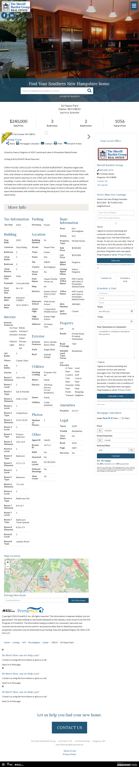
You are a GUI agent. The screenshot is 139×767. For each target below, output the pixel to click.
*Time (100, 316)
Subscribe (115, 260)
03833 (54, 642)
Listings (16, 642)
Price (99, 426)
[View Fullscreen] (8, 572)
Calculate (116, 456)
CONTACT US (69, 727)
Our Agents (102, 185)
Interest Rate (103, 445)
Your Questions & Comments (111, 326)
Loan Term (102, 418)
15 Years (125, 418)
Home (7, 642)
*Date (100, 306)
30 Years (114, 418)
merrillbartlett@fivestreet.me (69, 744)
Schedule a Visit (125, 279)
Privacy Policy (124, 254)
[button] (89, 90)
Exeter (46, 642)
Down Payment (104, 435)
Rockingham (34, 642)
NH (24, 642)
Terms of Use (69, 750)
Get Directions (78, 600)
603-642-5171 (106, 170)
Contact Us (102, 181)
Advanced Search (68, 96)
